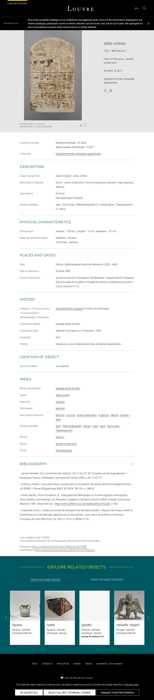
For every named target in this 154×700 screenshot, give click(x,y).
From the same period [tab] (46, 579)
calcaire (60, 401)
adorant (60, 415)
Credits (88, 663)
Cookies (77, 663)
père (102, 426)
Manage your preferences (117, 692)
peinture (60, 408)
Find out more (131, 684)
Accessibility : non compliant (109, 663)
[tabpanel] (77, 617)
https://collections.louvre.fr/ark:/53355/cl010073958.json (65, 550)
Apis (58, 419)
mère (95, 426)
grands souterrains (66, 443)
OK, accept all (29, 692)
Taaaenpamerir (64, 430)
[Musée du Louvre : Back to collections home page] (80, 8)
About (34, 663)
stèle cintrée (62, 395)
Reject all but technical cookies (69, 692)
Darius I (60, 436)
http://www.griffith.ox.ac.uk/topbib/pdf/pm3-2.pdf (82, 503)
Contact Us (47, 663)
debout (115, 415)
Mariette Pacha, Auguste (69, 308)
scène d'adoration (87, 415)
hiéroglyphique (64, 450)
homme (70, 415)
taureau (124, 415)
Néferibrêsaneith (72, 426)
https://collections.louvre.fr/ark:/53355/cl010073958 (59, 546)
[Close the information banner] (148, 23)
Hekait (86, 426)
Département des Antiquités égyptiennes (78, 153)
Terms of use (63, 663)
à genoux (104, 415)
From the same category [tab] (106, 579)
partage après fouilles (68, 388)
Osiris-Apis (113, 426)
